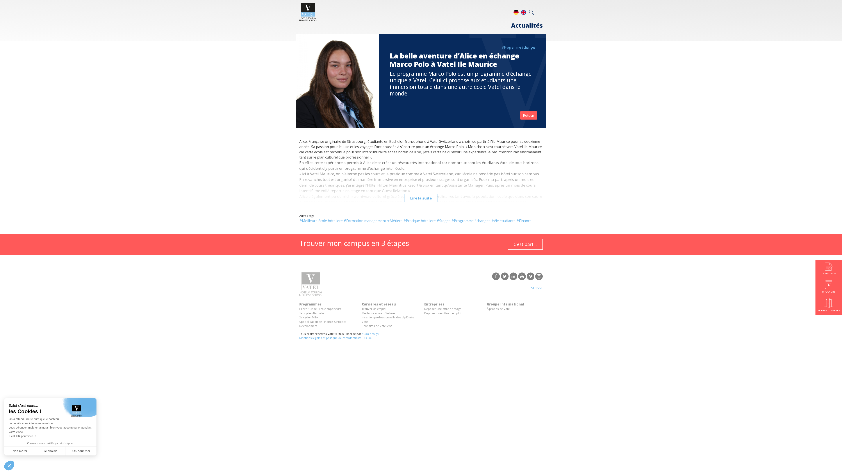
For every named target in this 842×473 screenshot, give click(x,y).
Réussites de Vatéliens (377, 326)
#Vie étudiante (503, 220)
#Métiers (394, 220)
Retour (528, 115)
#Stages (443, 220)
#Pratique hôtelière (419, 220)
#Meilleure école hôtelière (321, 220)
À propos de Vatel (498, 309)
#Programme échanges (518, 47)
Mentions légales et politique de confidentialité (330, 338)
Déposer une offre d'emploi (442, 313)
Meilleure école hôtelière (378, 313)
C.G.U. (368, 338)
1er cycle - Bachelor (312, 313)
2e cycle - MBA (308, 317)
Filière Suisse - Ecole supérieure (320, 309)
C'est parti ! (525, 244)
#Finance (524, 220)
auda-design (370, 334)
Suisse (537, 288)
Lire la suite (421, 198)
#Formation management (365, 220)
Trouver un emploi (374, 309)
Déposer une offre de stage (442, 309)
